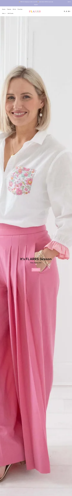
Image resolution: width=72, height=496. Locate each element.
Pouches (20, 9)
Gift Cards (10, 13)
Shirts (14, 9)
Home (3, 9)
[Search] (64, 11)
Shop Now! (36, 269)
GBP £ (69, 1)
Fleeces (9, 9)
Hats (3, 13)
